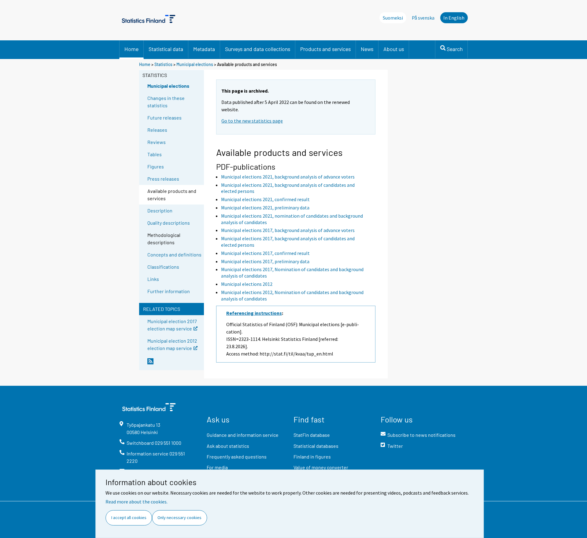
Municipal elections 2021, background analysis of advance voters (288, 177)
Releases (157, 130)
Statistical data (166, 49)
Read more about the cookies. (136, 502)
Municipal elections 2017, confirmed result (265, 253)
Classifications (163, 267)
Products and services (325, 49)
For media (217, 467)
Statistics (163, 64)
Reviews (156, 142)
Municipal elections (194, 64)
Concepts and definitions (174, 254)
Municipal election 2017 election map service (172, 324)
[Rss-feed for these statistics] (174, 363)
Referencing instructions (254, 313)
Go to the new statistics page (252, 121)
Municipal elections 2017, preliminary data (265, 261)
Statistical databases (316, 446)
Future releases (164, 117)
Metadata (204, 49)
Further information (168, 291)
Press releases (163, 179)
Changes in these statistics (166, 101)
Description (159, 210)
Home (131, 49)
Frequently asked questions (237, 456)
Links (153, 279)
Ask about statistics (228, 446)
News (367, 49)
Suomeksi (393, 18)
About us (393, 49)
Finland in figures (312, 456)
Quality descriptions (168, 223)
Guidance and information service (243, 435)
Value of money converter (321, 467)
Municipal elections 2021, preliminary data (265, 208)
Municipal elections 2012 (246, 284)
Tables (154, 154)
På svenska (423, 18)
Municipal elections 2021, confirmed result (265, 199)
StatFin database (312, 435)
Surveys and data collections (257, 49)
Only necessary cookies (179, 517)
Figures (155, 166)
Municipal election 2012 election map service (172, 344)
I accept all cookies (128, 517)
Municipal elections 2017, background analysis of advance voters (288, 230)
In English (453, 18)
